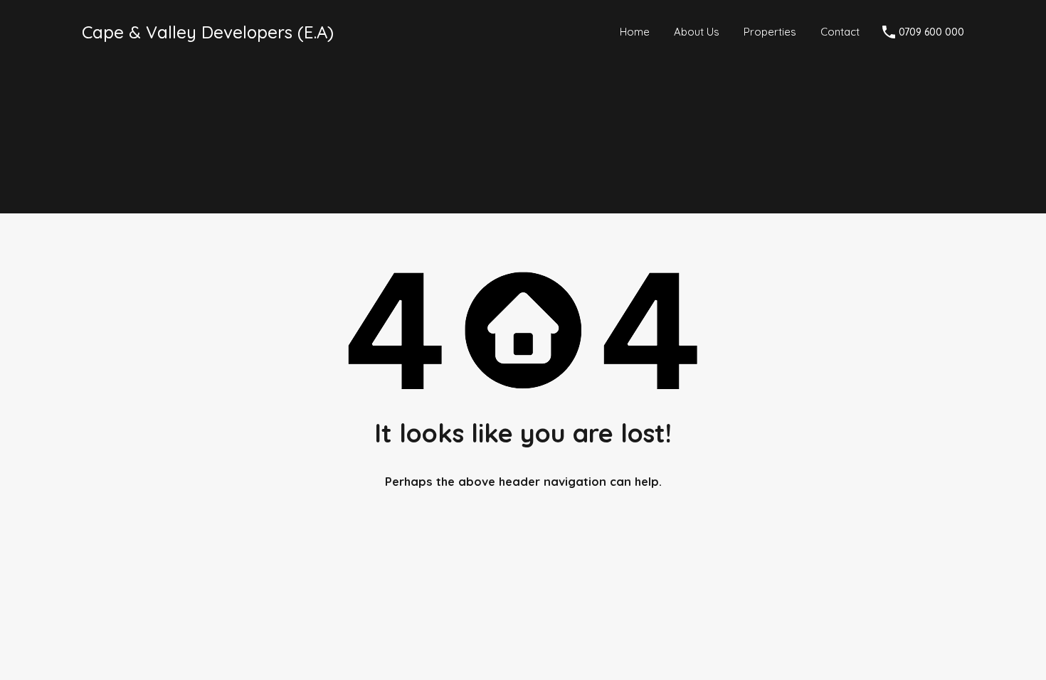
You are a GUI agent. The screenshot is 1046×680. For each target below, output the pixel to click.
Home (635, 31)
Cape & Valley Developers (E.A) (208, 32)
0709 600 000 (931, 32)
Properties (770, 31)
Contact (840, 31)
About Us (696, 31)
